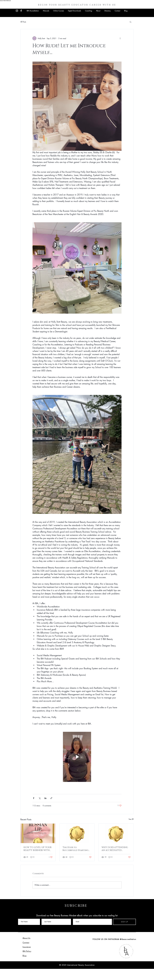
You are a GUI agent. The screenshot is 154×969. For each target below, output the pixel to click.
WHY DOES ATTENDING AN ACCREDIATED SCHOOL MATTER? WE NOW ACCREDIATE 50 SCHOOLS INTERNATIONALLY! (115, 849)
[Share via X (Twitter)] (39, 798)
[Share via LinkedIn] (45, 798)
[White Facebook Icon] (21, 10)
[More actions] (120, 38)
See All (131, 819)
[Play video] (77, 757)
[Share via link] (51, 798)
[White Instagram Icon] (16, 10)
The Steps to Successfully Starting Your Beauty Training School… (76, 849)
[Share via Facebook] (33, 798)
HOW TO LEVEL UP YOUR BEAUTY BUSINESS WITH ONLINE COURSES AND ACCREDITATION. (37, 849)
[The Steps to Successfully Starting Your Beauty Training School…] (77, 833)
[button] (130, 22)
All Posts (23, 22)
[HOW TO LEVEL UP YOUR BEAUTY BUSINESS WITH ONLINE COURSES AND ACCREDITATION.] (38, 833)
